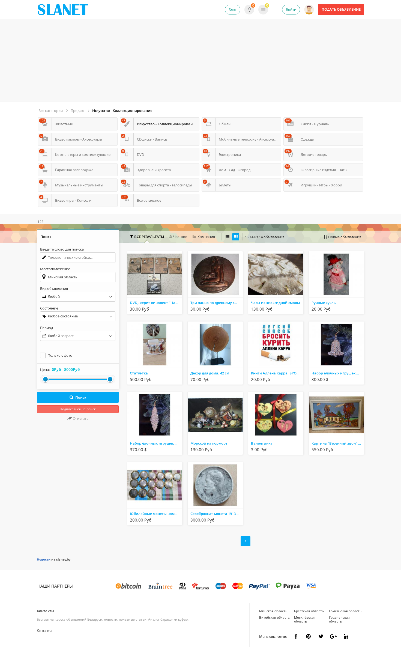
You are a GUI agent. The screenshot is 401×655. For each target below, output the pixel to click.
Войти (291, 9)
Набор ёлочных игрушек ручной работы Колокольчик (338, 373)
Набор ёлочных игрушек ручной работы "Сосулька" (156, 443)
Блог (233, 9)
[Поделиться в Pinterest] (308, 636)
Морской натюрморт (209, 443)
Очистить (80, 418)
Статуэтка (139, 373)
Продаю (77, 110)
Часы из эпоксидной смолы (275, 302)
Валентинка (262, 443)
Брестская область (309, 611)
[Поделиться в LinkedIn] (346, 636)
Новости (43, 559)
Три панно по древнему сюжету (216, 302)
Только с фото (60, 355)
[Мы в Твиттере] (321, 636)
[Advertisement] (200, 60)
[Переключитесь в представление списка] (227, 236)
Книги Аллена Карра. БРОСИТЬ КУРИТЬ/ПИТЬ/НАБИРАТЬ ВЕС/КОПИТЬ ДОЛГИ (277, 373)
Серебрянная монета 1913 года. (216, 513)
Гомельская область (345, 611)
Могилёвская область (304, 619)
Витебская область (274, 617)
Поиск (80, 397)
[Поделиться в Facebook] (296, 636)
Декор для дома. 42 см (209, 373)
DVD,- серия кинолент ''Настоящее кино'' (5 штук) (156, 302)
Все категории (50, 110)
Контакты (45, 611)
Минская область (273, 611)
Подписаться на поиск (78, 409)
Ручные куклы (324, 302)
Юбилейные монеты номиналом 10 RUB (156, 513)
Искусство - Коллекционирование (122, 110)
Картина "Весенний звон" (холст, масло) (338, 443)
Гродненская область (339, 619)
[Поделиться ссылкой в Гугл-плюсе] (333, 636)
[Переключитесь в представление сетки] (235, 236)
